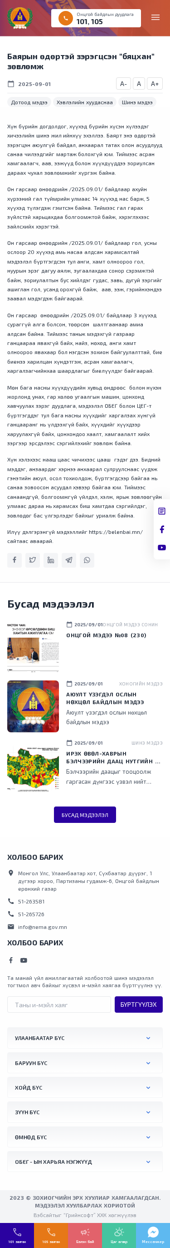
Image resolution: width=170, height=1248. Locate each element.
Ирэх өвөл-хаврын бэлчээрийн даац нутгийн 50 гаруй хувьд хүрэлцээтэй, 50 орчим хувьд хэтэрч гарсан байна (114, 757)
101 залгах (17, 1241)
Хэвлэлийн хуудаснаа (85, 102)
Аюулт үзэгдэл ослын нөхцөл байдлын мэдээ (105, 698)
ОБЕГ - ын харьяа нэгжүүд (53, 1161)
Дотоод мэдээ (29, 102)
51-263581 (25, 901)
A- (123, 83)
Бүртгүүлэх (139, 1004)
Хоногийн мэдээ (141, 683)
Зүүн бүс (27, 1112)
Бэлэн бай (84, 1241)
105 (97, 21)
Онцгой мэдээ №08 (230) (106, 635)
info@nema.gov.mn (37, 926)
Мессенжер (153, 1241)
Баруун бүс (31, 1063)
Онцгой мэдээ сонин (130, 624)
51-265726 (25, 914)
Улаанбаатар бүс (39, 1038)
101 (82, 21)
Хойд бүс (28, 1087)
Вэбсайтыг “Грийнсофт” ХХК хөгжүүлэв (85, 1215)
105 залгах (51, 1241)
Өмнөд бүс (31, 1137)
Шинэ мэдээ (137, 102)
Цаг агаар (119, 1241)
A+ (155, 83)
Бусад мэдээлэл (85, 815)
